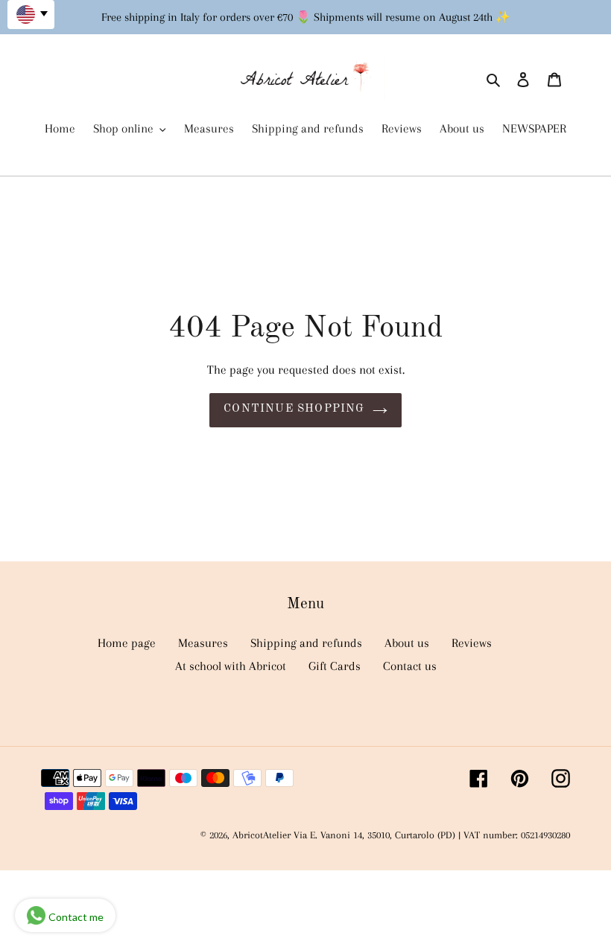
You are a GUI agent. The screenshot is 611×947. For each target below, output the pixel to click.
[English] (30, 14)
